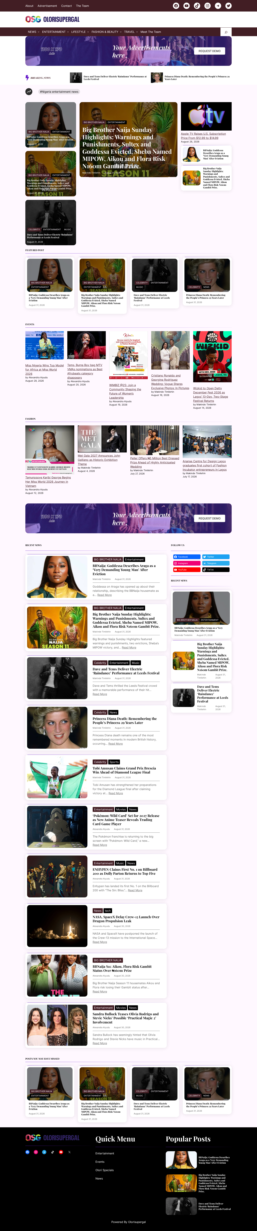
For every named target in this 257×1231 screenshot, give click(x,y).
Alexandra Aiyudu (101, 829)
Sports (114, 762)
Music (67, 229)
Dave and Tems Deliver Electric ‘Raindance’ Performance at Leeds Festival (50, 236)
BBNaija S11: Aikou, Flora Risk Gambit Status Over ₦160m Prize (122, 968)
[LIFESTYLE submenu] (88, 32)
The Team (82, 6)
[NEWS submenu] (39, 32)
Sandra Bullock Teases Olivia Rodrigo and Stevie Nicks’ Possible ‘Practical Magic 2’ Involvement (126, 1018)
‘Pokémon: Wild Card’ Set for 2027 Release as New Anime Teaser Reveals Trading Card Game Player (126, 820)
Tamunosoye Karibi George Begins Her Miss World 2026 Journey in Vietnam (48, 482)
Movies (121, 809)
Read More (104, 595)
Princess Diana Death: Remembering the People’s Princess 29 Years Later (116, 77)
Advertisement (47, 6)
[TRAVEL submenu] (137, 32)
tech (108, 910)
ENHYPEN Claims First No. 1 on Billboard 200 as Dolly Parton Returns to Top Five (125, 871)
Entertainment (61, 131)
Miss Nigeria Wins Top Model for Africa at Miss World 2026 (44, 369)
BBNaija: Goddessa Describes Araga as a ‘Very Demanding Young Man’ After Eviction (50, 138)
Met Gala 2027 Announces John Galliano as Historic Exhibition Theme (99, 460)
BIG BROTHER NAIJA (38, 131)
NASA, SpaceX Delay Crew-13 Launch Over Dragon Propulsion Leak (126, 919)
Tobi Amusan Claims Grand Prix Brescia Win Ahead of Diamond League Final (197, 77)
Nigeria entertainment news (60, 91)
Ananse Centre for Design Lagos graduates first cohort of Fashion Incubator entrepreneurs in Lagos (205, 465)
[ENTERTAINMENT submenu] (68, 32)
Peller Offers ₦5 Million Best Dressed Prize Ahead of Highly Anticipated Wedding (154, 462)
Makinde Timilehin (91, 172)
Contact (66, 6)
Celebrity (34, 229)
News (206, 287)
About (29, 6)
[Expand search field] (226, 32)
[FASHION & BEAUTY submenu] (121, 32)
